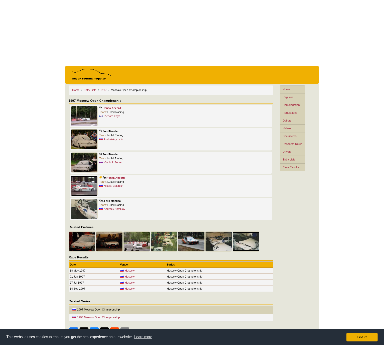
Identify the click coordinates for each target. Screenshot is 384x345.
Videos (287, 128)
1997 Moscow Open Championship (98, 309)
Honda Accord (112, 108)
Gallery (287, 120)
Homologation (291, 105)
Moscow (130, 270)
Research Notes (292, 144)
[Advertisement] (192, 33)
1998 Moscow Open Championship (98, 317)
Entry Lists (289, 159)
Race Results (291, 167)
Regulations (290, 112)
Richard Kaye (112, 116)
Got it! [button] (362, 337)
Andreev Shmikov (114, 209)
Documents (289, 136)
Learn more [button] (143, 337)
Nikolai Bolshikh (113, 185)
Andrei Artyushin (114, 139)
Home (286, 89)
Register (288, 97)
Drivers (287, 151)
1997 (103, 90)
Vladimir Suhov (113, 162)
